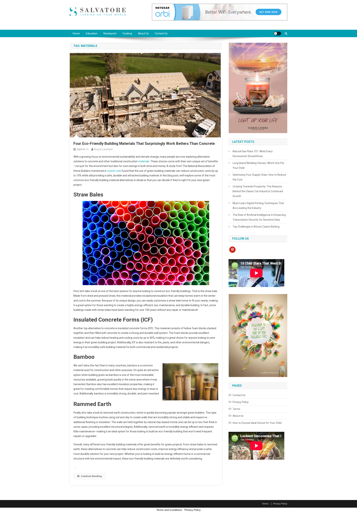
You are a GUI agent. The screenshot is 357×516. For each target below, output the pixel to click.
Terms (236, 408)
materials (143, 161)
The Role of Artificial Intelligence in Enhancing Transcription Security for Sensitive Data (259, 217)
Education (91, 33)
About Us (143, 33)
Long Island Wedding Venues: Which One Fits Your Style (258, 165)
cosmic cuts (114, 170)
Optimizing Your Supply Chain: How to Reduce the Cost (259, 177)
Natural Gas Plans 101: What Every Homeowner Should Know (253, 154)
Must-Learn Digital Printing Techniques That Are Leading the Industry (258, 205)
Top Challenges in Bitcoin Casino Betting (256, 226)
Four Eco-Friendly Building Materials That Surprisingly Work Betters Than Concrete (144, 143)
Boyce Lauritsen (103, 149)
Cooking (127, 33)
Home (76, 33)
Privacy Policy (241, 402)
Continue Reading (91, 476)
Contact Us (161, 33)
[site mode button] (277, 33)
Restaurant (110, 33)
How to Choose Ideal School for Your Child (257, 422)
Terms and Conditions (169, 509)
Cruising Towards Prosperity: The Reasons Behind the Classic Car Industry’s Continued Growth (258, 191)
